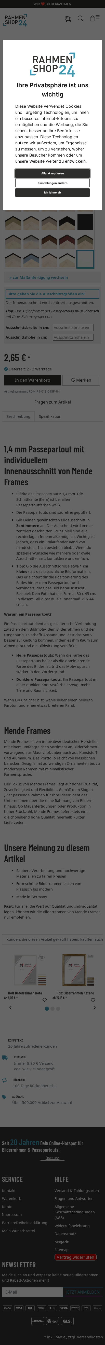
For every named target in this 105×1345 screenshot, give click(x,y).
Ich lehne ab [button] (52, 192)
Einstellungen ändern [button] (53, 183)
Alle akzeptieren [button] (52, 173)
